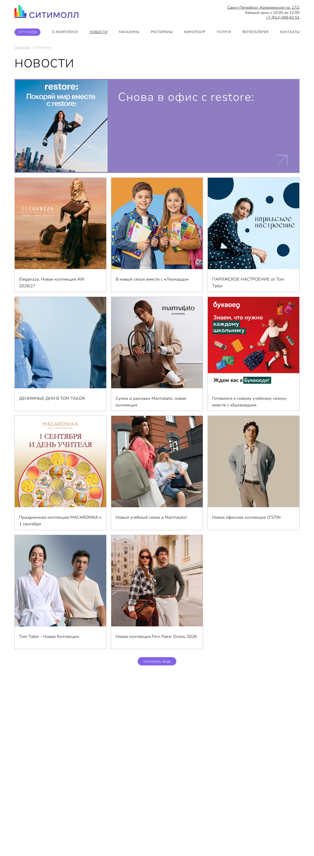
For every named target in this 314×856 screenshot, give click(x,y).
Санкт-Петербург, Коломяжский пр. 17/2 (263, 8)
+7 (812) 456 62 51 (283, 17)
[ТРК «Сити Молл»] (46, 13)
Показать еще (157, 661)
